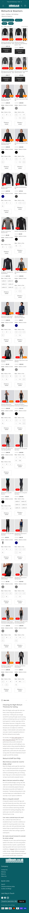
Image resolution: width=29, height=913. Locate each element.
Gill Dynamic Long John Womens (6, 493)
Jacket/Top (19, 20)
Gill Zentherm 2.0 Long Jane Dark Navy (21, 493)
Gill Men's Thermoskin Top (20, 231)
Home (3, 14)
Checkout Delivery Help (8, 886)
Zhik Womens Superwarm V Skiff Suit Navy (21, 534)
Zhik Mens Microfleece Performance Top (6, 143)
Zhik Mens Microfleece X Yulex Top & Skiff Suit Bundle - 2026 (7, 43)
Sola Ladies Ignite (17, 737)
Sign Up (21, 901)
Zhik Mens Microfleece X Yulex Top (21, 143)
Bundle (4, 23)
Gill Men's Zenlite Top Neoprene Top (6, 232)
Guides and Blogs (6, 888)
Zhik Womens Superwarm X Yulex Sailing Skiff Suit (7, 666)
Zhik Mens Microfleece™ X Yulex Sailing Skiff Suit (7, 449)
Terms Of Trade (11, 905)
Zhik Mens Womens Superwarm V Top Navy (20, 317)
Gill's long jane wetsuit (9, 739)
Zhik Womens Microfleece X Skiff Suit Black (7, 578)
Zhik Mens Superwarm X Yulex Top (21, 99)
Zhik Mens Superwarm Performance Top (6, 99)
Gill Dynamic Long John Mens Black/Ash (7, 534)
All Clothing (15, 14)
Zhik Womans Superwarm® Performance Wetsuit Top (7, 317)
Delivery (3, 872)
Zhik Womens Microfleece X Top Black (7, 361)
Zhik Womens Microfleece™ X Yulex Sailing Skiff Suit (21, 622)
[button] (3, 6)
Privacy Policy (4, 905)
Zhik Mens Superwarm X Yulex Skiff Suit (21, 361)
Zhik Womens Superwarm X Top (21, 273)
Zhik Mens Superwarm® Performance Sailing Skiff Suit (7, 405)
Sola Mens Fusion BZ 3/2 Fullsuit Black (20, 666)
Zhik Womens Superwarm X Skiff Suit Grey (21, 578)
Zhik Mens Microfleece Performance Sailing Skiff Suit (21, 405)
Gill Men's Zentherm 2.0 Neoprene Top (6, 188)
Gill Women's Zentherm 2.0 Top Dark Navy (7, 273)
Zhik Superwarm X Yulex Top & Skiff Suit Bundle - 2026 (21, 72)
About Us (4, 876)
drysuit (12, 849)
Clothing (8, 14)
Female (11, 23)
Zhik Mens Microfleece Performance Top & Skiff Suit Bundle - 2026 (21, 43)
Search (3, 884)
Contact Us (4, 870)
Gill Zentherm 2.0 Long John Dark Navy (21, 449)
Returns (3, 874)
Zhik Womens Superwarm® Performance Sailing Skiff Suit (7, 622)
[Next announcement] (26, 2)
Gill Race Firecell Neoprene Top (21, 188)
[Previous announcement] (3, 2)
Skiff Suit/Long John (8, 20)
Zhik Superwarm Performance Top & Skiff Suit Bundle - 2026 (7, 72)
